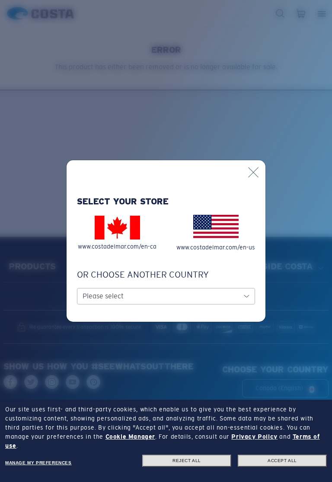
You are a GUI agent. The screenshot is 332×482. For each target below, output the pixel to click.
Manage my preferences (38, 462)
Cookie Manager (130, 436)
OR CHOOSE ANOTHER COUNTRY (143, 274)
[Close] (253, 172)
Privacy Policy (254, 436)
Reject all (186, 460)
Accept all (282, 460)
